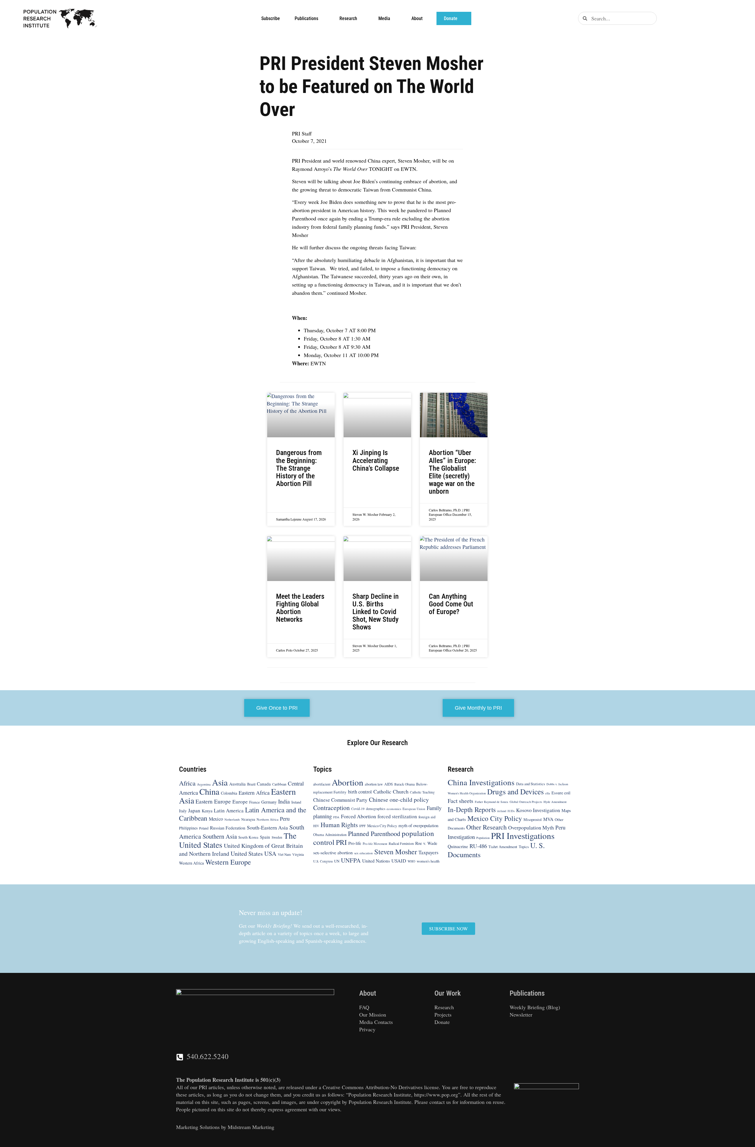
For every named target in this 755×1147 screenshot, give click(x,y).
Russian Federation (227, 828)
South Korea (248, 837)
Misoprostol (532, 819)
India (284, 801)
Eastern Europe (213, 801)
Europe (240, 801)
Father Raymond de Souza (491, 802)
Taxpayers (428, 852)
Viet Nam (284, 854)
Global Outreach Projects (526, 802)
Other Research (486, 827)
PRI (341, 842)
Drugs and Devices (515, 791)
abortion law (374, 784)
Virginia (298, 854)
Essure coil (561, 793)
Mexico (216, 819)
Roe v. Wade (426, 843)
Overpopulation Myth (531, 827)
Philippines (188, 828)
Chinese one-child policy (399, 800)
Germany (269, 802)
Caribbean (279, 784)
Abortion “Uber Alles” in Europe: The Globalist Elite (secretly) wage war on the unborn (452, 472)
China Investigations (481, 782)
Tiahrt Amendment (502, 846)
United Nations (376, 861)
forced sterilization (397, 816)
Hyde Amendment (555, 802)
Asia (220, 782)
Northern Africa (267, 819)
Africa (187, 782)
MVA (548, 819)
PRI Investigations (522, 835)
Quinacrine (458, 846)
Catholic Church (390, 791)
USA (270, 853)
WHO (411, 861)
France (254, 802)
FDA (336, 817)
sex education (363, 853)
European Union (414, 808)
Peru (285, 818)
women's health (428, 861)
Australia (237, 784)
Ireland (296, 802)
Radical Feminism (401, 843)
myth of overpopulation (418, 825)
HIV (316, 826)
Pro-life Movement (375, 844)
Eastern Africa (254, 792)
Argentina (204, 784)
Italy (183, 811)
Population (483, 838)
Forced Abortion (358, 816)
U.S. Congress (323, 861)
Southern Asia (220, 836)
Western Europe (228, 862)
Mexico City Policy (382, 825)
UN (336, 861)
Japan (194, 810)
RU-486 (478, 846)
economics (394, 808)
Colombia (229, 793)
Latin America (229, 810)
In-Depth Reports (472, 809)
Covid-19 (358, 808)
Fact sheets (460, 800)
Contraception (331, 807)
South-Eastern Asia (267, 827)
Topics (524, 846)
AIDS (388, 784)
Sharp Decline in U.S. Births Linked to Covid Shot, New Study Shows (375, 611)
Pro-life (354, 843)
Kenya (207, 811)
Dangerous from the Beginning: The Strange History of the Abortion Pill (299, 468)
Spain (265, 837)
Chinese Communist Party (340, 799)
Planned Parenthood (374, 833)
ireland (501, 811)
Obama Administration (330, 834)
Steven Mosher (395, 851)
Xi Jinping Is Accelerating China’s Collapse (375, 460)
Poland (204, 828)
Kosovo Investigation (538, 810)
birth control (360, 791)
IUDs (511, 811)
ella (547, 793)
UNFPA (351, 860)
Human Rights (339, 824)
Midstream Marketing (251, 1126)
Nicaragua (248, 819)
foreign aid (427, 816)
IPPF (362, 826)
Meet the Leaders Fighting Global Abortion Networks (300, 608)
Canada (264, 784)
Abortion (347, 782)
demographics (375, 808)
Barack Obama (404, 784)
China (209, 791)
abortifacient (321, 784)
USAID (398, 860)
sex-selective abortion (333, 852)
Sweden (277, 837)
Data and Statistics (530, 783)
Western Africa (191, 863)
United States (247, 853)
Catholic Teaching (422, 792)
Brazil (251, 784)
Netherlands (232, 819)
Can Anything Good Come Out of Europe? (451, 604)
